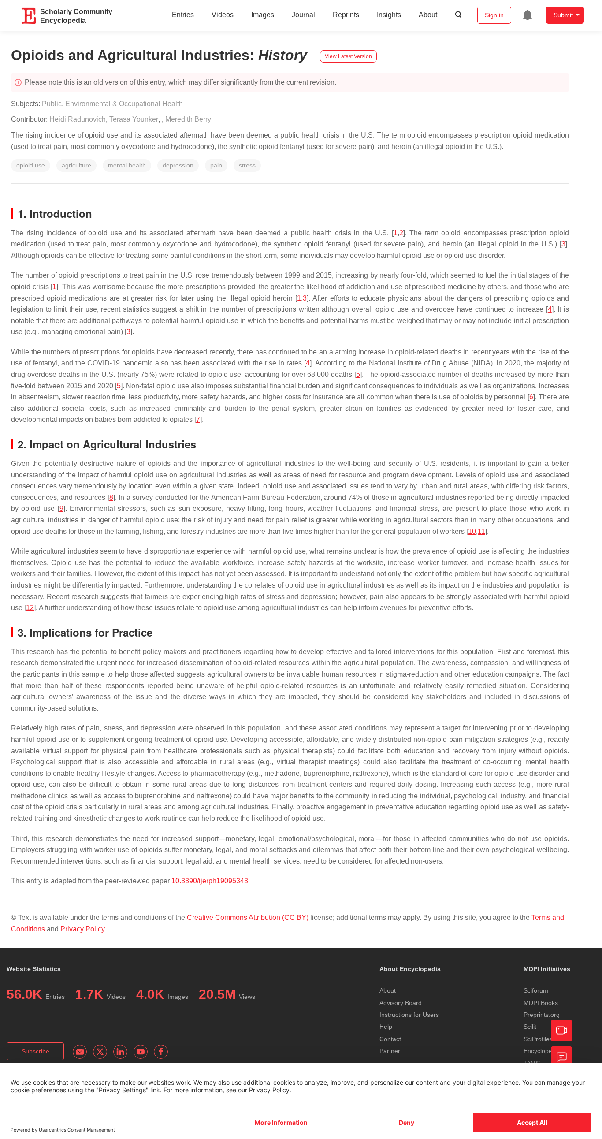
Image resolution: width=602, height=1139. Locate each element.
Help (385, 1026)
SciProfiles (538, 1038)
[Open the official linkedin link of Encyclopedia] (120, 1052)
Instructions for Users (409, 1014)
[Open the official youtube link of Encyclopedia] (141, 1052)
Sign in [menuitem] (494, 15)
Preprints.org (542, 1014)
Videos (223, 15)
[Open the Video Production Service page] (561, 1030)
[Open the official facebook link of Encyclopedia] (161, 1052)
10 (472, 531)
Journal (303, 15)
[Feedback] (561, 1057)
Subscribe (35, 1051)
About (428, 15)
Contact (390, 1038)
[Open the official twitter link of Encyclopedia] (100, 1052)
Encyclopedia (542, 1050)
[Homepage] (29, 16)
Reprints (346, 15)
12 (30, 607)
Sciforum (536, 990)
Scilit (530, 1026)
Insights (389, 15)
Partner (389, 1050)
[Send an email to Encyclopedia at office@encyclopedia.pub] (80, 1052)
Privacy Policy (82, 929)
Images (262, 15)
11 (481, 531)
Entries (183, 15)
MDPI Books (541, 1002)
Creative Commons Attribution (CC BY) (247, 917)
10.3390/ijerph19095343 (209, 881)
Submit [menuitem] (563, 15)
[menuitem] (527, 15)
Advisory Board (400, 1002)
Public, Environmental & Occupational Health (112, 104)
